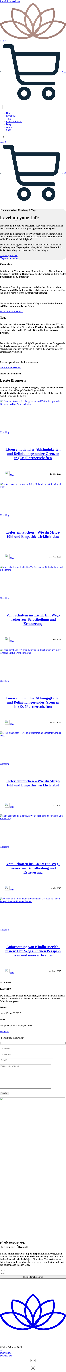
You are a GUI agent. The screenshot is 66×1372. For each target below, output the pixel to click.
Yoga (8, 118)
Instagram (4, 1031)
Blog (8, 124)
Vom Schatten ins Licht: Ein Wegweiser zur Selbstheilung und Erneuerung (33, 619)
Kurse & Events (14, 121)
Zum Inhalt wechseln (10, 1)
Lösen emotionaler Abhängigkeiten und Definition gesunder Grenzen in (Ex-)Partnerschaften (33, 453)
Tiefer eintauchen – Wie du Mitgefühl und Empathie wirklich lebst (33, 534)
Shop (8, 130)
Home (9, 113)
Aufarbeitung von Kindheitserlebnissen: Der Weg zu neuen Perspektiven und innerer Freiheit (33, 951)
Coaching (11, 116)
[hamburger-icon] (1, 107)
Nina (12, 475)
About (9, 127)
